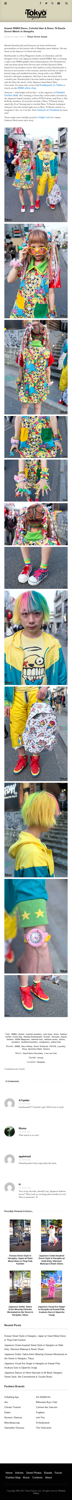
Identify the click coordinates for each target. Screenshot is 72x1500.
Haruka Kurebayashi (33, 1037)
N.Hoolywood (42, 1422)
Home (9, 1472)
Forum (58, 1472)
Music (26, 1477)
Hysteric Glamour (13, 1417)
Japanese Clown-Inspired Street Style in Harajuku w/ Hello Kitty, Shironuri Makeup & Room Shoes (51, 1260)
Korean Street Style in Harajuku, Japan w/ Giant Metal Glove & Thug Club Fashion (20, 1260)
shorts (62, 1039)
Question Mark (35, 1049)
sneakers (15, 1042)
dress (56, 1034)
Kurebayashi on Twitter (51, 85)
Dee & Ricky (26, 1046)
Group (40, 1058)
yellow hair (56, 1042)
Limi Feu (40, 1417)
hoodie (47, 1037)
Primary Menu (11, 1469)
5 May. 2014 (18, 37)
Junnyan (55, 1037)
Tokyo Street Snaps (37, 37)
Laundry (61, 1046)
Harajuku (41, 1062)
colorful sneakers (34, 1034)
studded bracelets (29, 1042)
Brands (48, 1472)
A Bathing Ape (11, 1397)
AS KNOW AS (43, 1397)
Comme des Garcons (46, 1407)
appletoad (25, 1156)
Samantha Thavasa (14, 1427)
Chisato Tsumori (12, 1407)
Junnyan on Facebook (48, 110)
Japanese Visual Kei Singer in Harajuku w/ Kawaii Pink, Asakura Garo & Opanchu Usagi (51, 1311)
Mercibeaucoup (12, 1422)
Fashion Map (13, 1477)
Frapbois (40, 1412)
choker (21, 1034)
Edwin (7, 1412)
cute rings (47, 1034)
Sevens (46, 1049)
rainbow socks (50, 1039)
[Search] (66, 3)
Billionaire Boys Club (46, 1402)
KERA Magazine (22, 1039)
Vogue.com (44, 117)
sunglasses (44, 1042)
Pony (24, 1049)
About (48, 1477)
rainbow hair (37, 1039)
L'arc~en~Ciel (50, 1053)
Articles (19, 1472)
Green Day (17, 1037)
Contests (37, 1477)
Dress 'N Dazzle (41, 1046)
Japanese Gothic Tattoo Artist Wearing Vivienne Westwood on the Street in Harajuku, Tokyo (20, 1311)
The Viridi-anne (43, 1427)
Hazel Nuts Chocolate (33, 1053)
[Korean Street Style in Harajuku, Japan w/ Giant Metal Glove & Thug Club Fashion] (20, 1236)
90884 (14, 1034)
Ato (6, 1402)
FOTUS (52, 1046)
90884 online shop (27, 88)
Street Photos (34, 1472)
